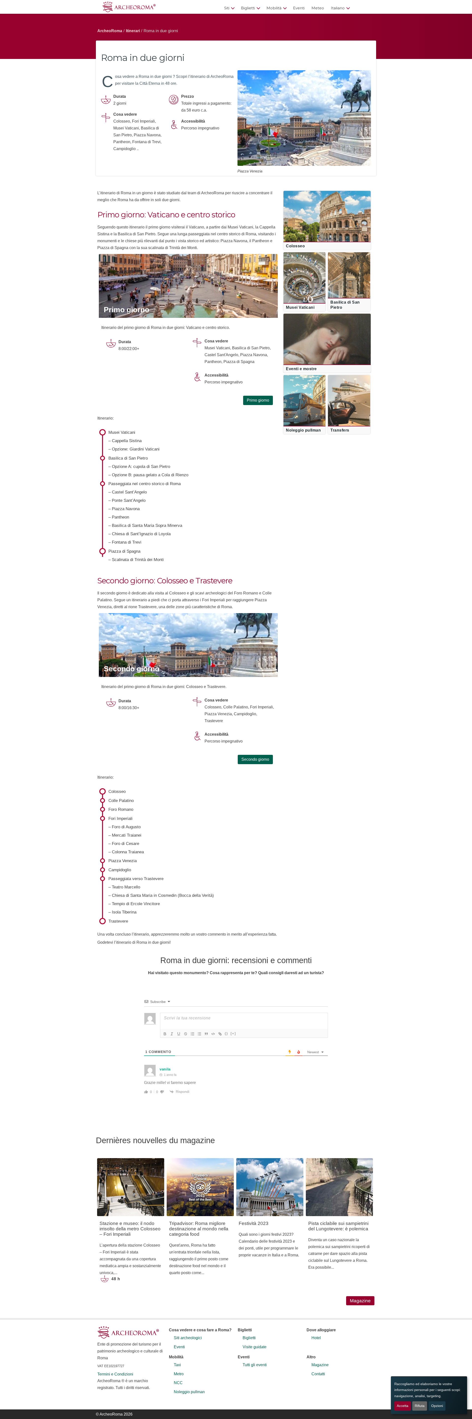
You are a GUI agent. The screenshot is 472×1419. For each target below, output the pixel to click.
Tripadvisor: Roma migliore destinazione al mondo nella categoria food (198, 1229)
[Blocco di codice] (213, 1034)
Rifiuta (420, 1406)
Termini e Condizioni (115, 1374)
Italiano (338, 8)
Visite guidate (254, 1347)
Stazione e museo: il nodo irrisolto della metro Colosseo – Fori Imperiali (130, 1229)
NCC (178, 1383)
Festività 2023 (253, 1223)
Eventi (299, 8)
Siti (226, 8)
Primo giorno (126, 310)
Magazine (360, 1300)
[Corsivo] (171, 1034)
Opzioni (437, 1406)
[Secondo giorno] (188, 645)
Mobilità (273, 8)
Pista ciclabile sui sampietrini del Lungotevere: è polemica (338, 1226)
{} (226, 1033)
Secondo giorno (131, 669)
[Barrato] (185, 1034)
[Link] (220, 1034)
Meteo (317, 8)
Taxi (177, 1365)
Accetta (402, 1406)
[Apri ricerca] (364, 8)
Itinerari (133, 31)
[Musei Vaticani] (304, 274)
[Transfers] (349, 397)
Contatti (318, 1374)
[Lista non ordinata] (199, 1034)
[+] (233, 1033)
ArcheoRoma (109, 31)
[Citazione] (206, 1034)
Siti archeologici (188, 1338)
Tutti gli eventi (255, 1365)
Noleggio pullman (189, 1392)
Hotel (316, 1338)
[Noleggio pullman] (304, 397)
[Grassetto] (165, 1034)
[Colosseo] (326, 213)
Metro (179, 1374)
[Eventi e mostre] (326, 336)
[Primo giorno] (188, 286)
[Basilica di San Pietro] (349, 274)
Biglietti (248, 8)
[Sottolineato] (178, 1034)
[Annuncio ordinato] (192, 1034)
